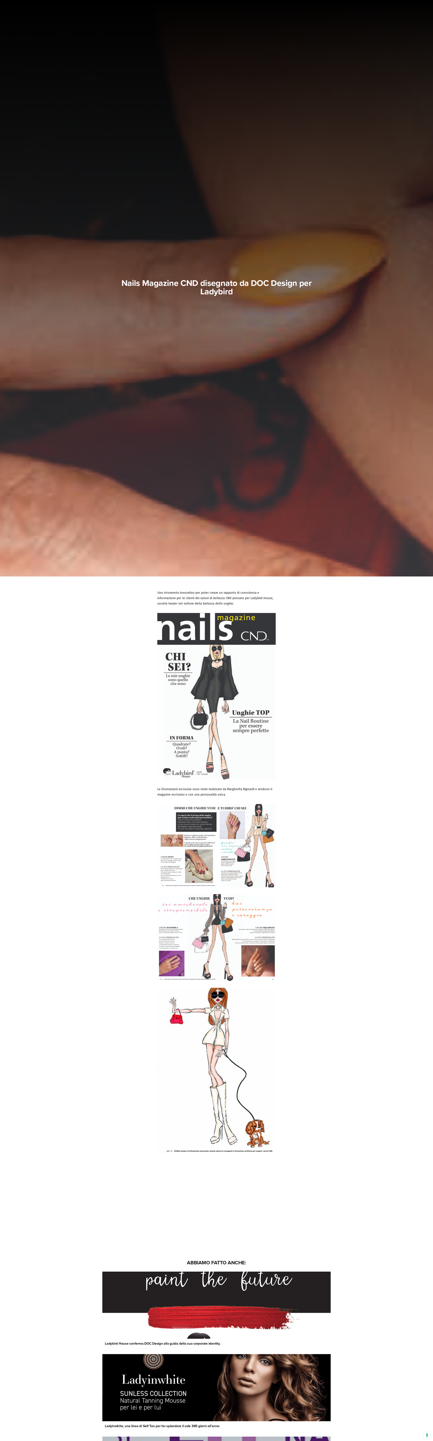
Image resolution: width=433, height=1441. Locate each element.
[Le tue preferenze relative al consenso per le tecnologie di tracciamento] (427, 1435)
